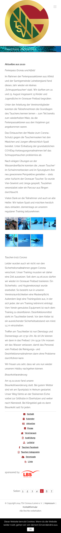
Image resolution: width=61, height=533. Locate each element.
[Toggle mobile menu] (55, 6)
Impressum (50, 503)
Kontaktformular (30, 507)
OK (30, 529)
